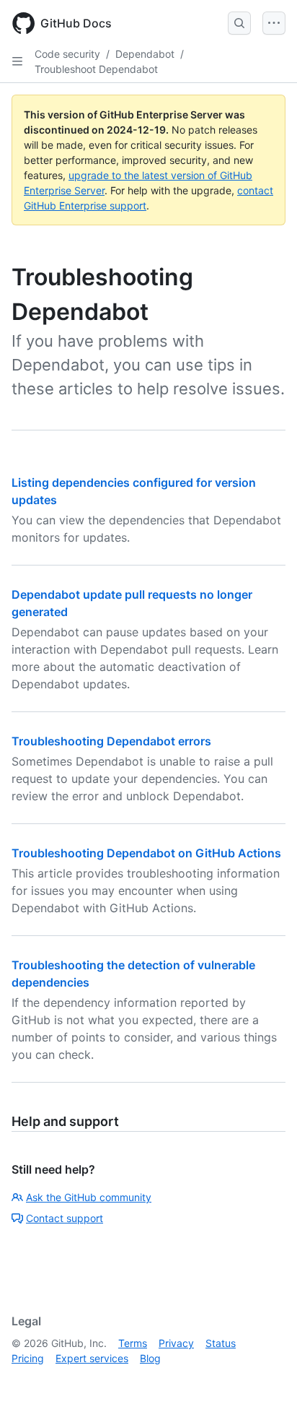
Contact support (64, 1218)
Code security (67, 54)
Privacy (176, 1343)
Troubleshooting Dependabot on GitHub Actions (146, 853)
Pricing (28, 1358)
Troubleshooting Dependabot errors (111, 741)
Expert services (92, 1358)
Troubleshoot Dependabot (96, 69)
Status (220, 1343)
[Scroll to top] (265, 1380)
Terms (132, 1343)
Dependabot (144, 54)
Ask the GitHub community (88, 1197)
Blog (150, 1358)
